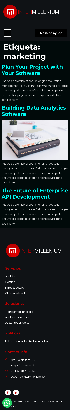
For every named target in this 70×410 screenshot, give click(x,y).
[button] (7, 403)
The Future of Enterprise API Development (35, 193)
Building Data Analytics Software (34, 111)
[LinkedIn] (16, 392)
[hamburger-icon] (7, 33)
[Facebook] (8, 392)
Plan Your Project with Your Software (32, 70)
